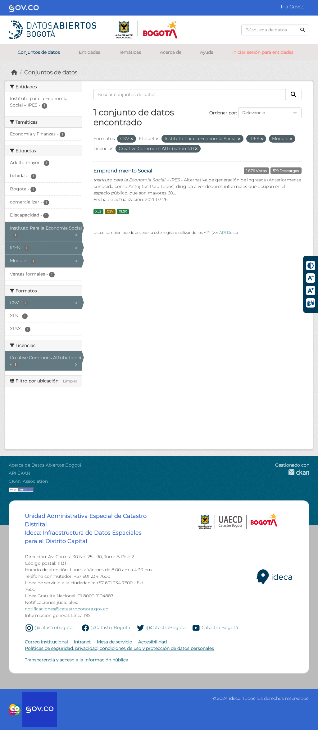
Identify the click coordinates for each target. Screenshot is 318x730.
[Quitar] (131, 139)
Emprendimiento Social (122, 171)
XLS (98, 211)
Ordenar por (222, 113)
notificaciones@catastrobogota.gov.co (66, 609)
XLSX (123, 211)
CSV (110, 211)
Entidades (89, 52)
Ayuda (206, 52)
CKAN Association (28, 481)
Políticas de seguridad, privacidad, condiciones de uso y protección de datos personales (119, 648)
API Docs (228, 232)
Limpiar (70, 381)
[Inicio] (14, 72)
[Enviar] (302, 30)
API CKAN (19, 473)
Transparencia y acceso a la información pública (76, 660)
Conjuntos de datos (39, 52)
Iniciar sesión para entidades (262, 52)
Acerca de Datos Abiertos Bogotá (45, 465)
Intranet (82, 642)
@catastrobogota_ (54, 627)
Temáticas (130, 52)
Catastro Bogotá (220, 627)
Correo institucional (46, 642)
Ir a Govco (293, 7)
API (207, 232)
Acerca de (170, 52)
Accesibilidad (152, 642)
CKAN (292, 472)
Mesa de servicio (114, 642)
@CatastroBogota (110, 627)
